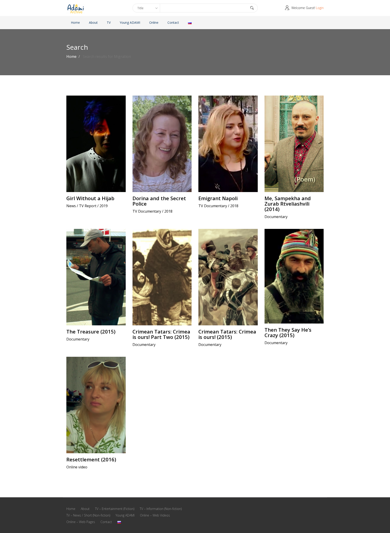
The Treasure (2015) (90, 331)
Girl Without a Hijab (90, 198)
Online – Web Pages (80, 522)
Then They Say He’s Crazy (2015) (288, 332)
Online (153, 22)
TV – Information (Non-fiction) (161, 509)
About (93, 22)
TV (109, 22)
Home (75, 22)
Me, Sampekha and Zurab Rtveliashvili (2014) (288, 203)
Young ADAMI (130, 22)
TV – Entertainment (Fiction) (114, 509)
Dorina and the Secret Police (159, 201)
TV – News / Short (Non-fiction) (88, 515)
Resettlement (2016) (91, 459)
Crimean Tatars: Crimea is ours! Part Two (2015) (161, 334)
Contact (173, 22)
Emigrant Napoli (218, 198)
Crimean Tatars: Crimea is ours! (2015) (227, 334)
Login (320, 8)
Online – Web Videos (155, 515)
